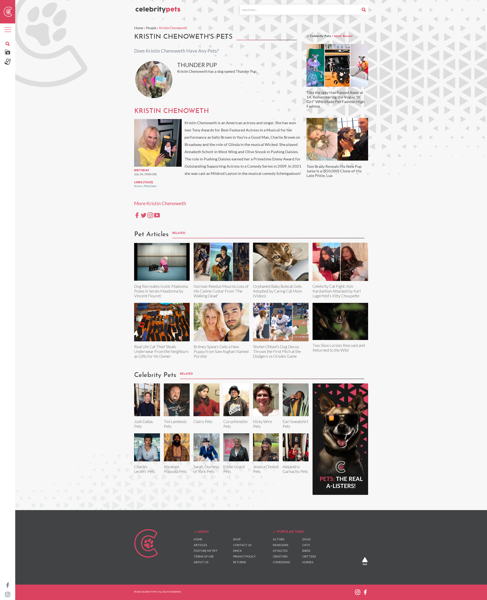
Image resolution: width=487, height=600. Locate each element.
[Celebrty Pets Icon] (8, 11)
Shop (237, 539)
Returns (239, 562)
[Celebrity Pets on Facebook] (7, 585)
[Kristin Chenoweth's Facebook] (137, 215)
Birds (306, 550)
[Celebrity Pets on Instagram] (7, 594)
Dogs (306, 539)
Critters (309, 556)
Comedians (281, 562)
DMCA (237, 550)
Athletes (280, 550)
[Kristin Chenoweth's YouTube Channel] (157, 215)
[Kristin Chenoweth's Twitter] (143, 215)
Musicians (150, 186)
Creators (280, 556)
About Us (201, 562)
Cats (306, 545)
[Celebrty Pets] (158, 8)
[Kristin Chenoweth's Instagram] (150, 215)
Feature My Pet (206, 550)
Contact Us (242, 545)
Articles (200, 545)
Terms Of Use (204, 556)
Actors (138, 186)
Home (138, 28)
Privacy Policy (244, 556)
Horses (307, 562)
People (151, 28)
